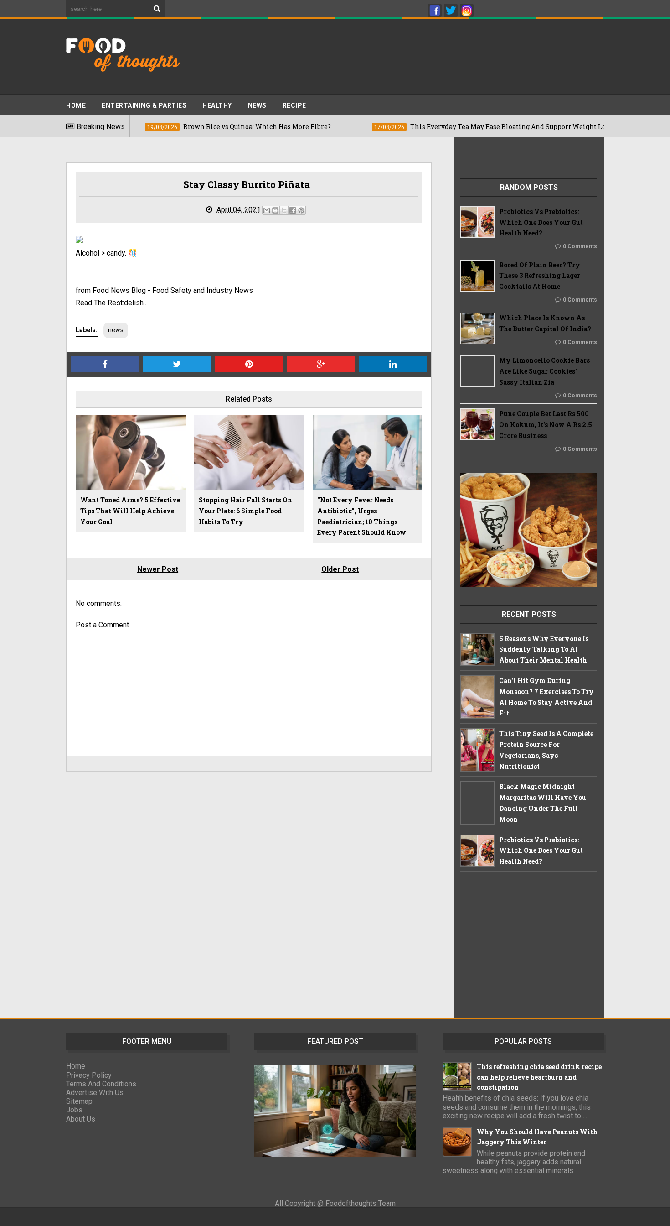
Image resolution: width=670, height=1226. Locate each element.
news (116, 330)
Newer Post (157, 569)
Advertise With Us (95, 1092)
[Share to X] (284, 210)
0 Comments (580, 246)
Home (76, 105)
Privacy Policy (89, 1075)
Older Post (340, 569)
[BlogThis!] (275, 210)
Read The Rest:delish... (112, 302)
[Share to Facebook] (292, 210)
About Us (80, 1119)
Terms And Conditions (101, 1084)
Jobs (74, 1110)
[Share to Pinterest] (301, 210)
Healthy (217, 105)
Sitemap (79, 1101)
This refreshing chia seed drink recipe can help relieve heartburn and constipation (539, 1076)
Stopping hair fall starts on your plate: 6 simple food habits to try (245, 511)
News (257, 105)
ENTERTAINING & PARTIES (144, 105)
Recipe (294, 105)
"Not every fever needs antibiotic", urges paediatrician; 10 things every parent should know (361, 516)
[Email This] (266, 210)
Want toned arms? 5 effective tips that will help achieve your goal (130, 511)
